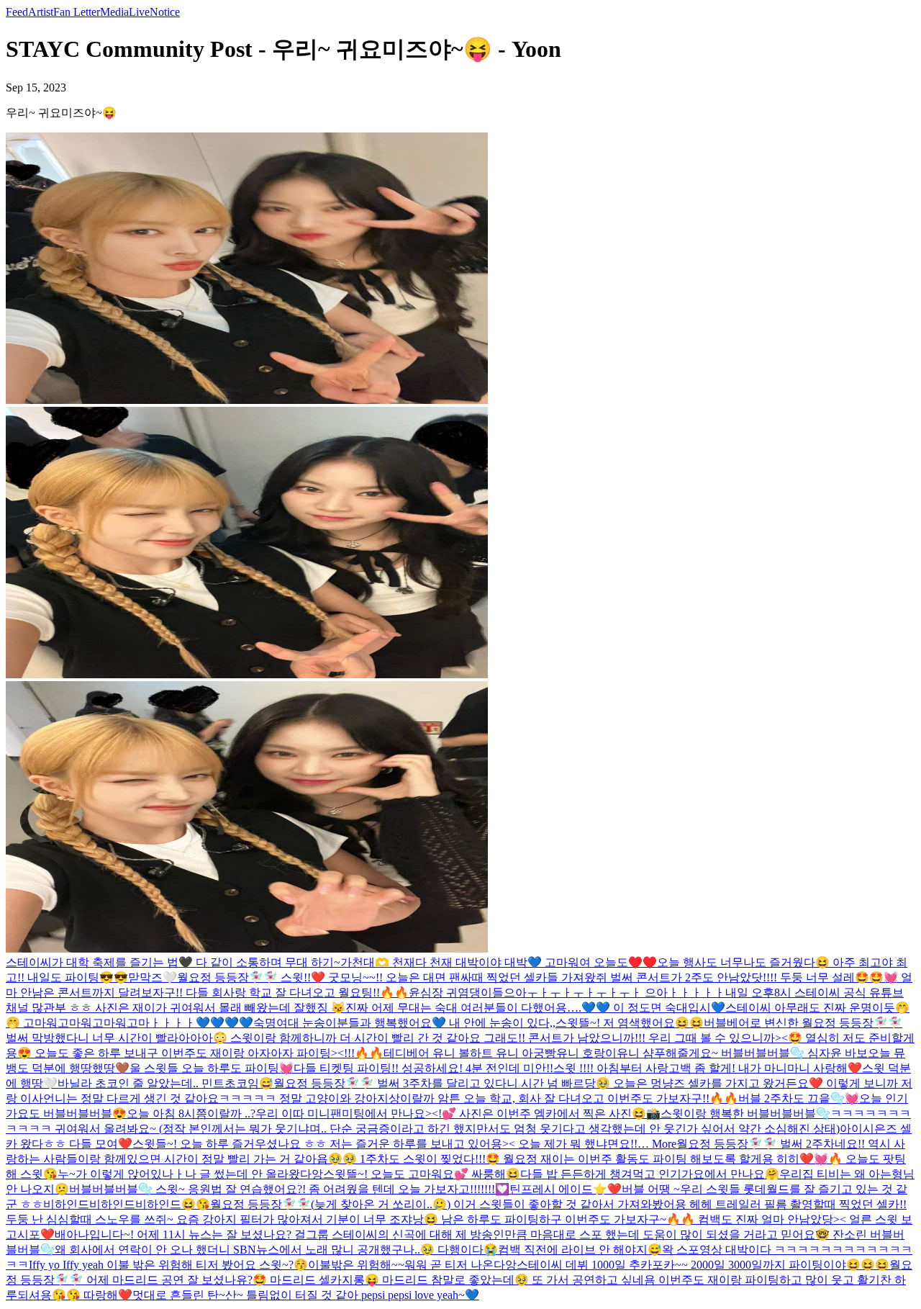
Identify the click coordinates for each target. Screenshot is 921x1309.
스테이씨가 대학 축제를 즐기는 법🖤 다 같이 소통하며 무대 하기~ (173, 962)
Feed (17, 12)
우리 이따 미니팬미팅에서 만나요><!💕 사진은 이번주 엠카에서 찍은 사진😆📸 (458, 1113)
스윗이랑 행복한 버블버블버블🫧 (745, 1113)
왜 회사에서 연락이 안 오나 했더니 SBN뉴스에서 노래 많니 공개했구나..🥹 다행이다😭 (276, 1249)
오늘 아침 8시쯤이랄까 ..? (191, 1113)
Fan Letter (76, 12)
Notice (165, 12)
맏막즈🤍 (152, 977)
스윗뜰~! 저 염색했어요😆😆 (629, 1023)
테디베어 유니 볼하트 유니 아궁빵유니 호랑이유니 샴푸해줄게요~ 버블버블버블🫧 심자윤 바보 (626, 1053)
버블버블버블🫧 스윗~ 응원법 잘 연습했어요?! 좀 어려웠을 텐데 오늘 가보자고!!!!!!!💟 (289, 1189)
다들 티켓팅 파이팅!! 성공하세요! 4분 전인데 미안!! (423, 1068)
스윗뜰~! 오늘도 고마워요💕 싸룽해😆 (421, 1174)
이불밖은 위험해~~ (356, 1265)
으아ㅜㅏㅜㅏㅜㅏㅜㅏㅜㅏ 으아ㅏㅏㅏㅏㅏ (614, 992)
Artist (40, 12)
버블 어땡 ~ (651, 1189)
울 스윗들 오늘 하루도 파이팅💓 (212, 1068)
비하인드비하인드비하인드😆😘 (126, 1204)
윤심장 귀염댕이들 (456, 992)
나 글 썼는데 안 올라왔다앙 (254, 1174)
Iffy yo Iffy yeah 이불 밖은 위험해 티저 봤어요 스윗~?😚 (168, 1265)
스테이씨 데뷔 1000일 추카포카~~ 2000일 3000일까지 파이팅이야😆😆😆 (703, 1265)
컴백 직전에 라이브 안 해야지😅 (580, 1249)
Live (139, 12)
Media (114, 12)
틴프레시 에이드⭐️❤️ (565, 1189)
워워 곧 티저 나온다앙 (460, 1265)
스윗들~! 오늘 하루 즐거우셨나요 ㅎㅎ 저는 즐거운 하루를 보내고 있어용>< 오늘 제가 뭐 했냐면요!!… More (404, 1144)
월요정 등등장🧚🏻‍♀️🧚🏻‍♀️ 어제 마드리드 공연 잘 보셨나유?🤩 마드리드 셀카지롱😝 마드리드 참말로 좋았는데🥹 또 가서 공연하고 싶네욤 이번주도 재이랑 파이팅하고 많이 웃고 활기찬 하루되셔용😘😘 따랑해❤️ (459, 1280)
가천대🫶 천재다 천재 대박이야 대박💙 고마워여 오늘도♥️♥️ (498, 962)
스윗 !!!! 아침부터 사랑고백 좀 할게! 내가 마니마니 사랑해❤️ (707, 1068)
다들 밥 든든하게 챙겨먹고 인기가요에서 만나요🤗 (649, 1174)
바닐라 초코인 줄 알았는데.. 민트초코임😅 (165, 1083)
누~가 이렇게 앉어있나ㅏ (121, 1174)
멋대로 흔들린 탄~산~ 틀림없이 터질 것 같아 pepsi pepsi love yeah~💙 (305, 1295)
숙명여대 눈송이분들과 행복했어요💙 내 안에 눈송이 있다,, (404, 1023)
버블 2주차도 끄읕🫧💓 (798, 1098)
